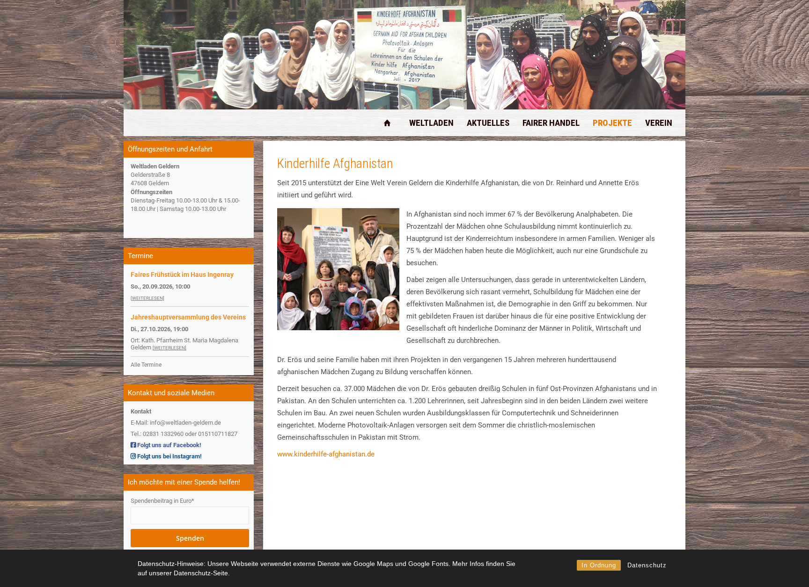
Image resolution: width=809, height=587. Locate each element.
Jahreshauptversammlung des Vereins (188, 317)
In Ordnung (598, 565)
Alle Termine (146, 365)
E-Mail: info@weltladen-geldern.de (176, 422)
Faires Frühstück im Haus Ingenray (182, 274)
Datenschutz (647, 565)
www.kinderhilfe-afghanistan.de (326, 454)
